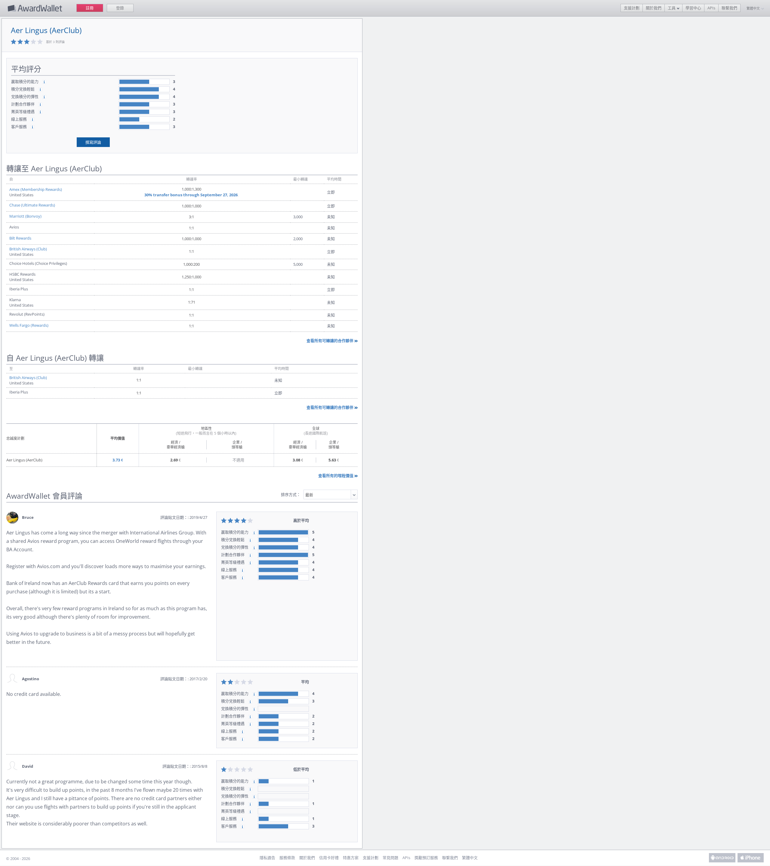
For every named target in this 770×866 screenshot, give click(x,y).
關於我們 (653, 8)
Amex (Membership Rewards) (35, 189)
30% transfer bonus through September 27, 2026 (191, 194)
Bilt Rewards (20, 238)
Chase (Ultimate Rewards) (32, 205)
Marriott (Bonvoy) (25, 216)
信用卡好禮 (329, 858)
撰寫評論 (93, 142)
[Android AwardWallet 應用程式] (722, 857)
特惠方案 (351, 858)
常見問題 (390, 858)
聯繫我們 (729, 8)
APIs (711, 8)
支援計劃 (631, 8)
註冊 (90, 8)
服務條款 (287, 858)
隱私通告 (267, 858)
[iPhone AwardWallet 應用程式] (751, 857)
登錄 (120, 8)
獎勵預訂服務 (426, 858)
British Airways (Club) (28, 249)
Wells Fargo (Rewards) (28, 325)
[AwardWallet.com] (35, 8)
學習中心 (693, 8)
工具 (672, 8)
